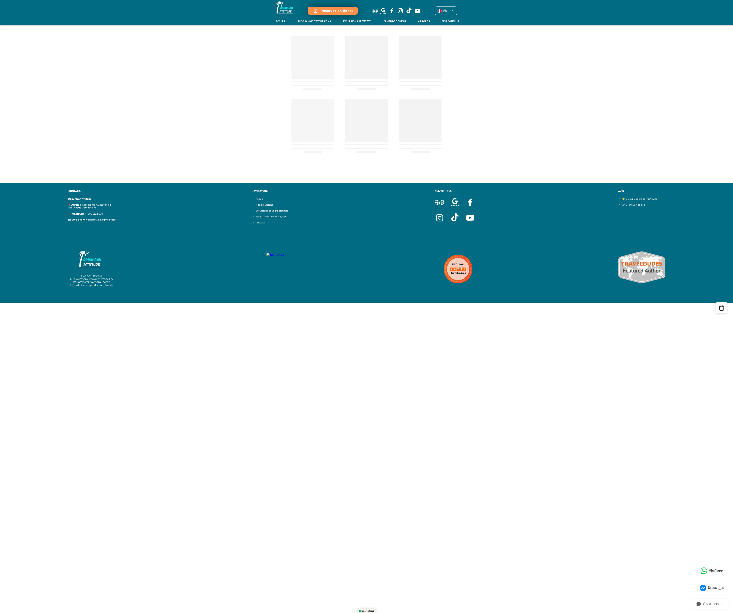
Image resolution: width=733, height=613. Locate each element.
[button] (333, 11)
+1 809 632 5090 (94, 213)
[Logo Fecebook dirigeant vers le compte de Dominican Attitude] (391, 10)
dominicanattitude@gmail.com (97, 219)
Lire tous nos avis (635, 204)
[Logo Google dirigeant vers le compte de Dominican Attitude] (383, 10)
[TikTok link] (409, 10)
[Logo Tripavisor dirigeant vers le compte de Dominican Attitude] (374, 10)
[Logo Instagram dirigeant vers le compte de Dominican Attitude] (400, 10)
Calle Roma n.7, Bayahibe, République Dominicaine (89, 206)
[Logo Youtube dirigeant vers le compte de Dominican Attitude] (417, 10)
